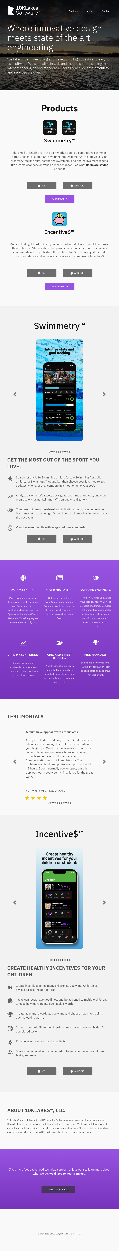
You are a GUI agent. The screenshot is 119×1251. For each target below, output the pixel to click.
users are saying (97, 165)
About (90, 11)
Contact (106, 11)
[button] (15, 394)
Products (73, 11)
